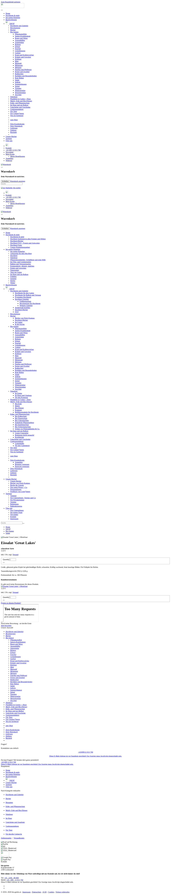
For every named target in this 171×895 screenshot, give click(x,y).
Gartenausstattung (16, 109)
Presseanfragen (15, 489)
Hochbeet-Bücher (16, 241)
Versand (15, 555)
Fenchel (18, 49)
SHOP (11, 24)
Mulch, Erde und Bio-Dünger (21, 101)
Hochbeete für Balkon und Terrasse (28, 295)
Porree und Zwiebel (22, 72)
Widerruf (9, 161)
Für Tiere (13, 111)
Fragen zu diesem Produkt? (11, 603)
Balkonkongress (16, 506)
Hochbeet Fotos (16, 245)
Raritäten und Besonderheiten (26, 76)
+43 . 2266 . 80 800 (11, 878)
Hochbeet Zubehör (22, 299)
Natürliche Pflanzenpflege (24, 423)
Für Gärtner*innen (17, 113)
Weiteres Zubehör (26, 306)
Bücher (13, 30)
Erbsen (17, 47)
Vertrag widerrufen (62, 892)
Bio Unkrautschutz (22, 420)
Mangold (18, 63)
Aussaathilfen (20, 40)
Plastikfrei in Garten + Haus (20, 99)
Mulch (17, 406)
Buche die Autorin (17, 485)
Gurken (17, 53)
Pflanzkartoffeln (21, 34)
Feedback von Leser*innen (20, 492)
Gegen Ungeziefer (21, 433)
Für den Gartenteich (22, 446)
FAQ (17, 312)
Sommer (13, 279)
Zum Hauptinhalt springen (10, 2)
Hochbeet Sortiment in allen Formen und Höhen (28, 239)
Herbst (12, 281)
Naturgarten (14, 270)
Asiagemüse (19, 42)
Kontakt (9, 148)
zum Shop (14, 120)
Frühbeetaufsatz (25, 301)
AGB (44, 892)
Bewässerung (15, 28)
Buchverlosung (11, 20)
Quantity (6, 559)
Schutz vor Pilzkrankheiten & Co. (27, 429)
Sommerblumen (21, 84)
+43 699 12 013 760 (13, 150)
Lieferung (13, 128)
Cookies (51, 892)
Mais (16, 61)
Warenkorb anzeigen (17, 181)
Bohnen (18, 45)
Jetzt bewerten (6, 626)
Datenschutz (36, 892)
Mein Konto (10, 154)
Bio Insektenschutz (22, 425)
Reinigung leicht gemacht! (24, 435)
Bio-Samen (14, 32)
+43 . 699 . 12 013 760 (14, 880)
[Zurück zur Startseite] (12, 7)
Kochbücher (19, 437)
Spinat (17, 86)
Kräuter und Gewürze (23, 57)
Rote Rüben (19, 78)
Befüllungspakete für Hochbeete (27, 412)
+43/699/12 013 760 (85, 752)
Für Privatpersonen (17, 500)
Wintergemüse (20, 90)
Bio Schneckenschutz (23, 427)
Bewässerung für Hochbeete (30, 303)
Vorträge (9, 139)
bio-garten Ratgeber (13, 18)
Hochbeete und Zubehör (19, 26)
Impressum (14, 519)
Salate (17, 80)
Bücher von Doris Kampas (25, 318)
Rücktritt (13, 132)
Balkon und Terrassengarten (20, 264)
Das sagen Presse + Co (18, 487)
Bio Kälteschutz (21, 416)
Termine (13, 502)
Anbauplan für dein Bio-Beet (21, 254)
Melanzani (19, 65)
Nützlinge (13, 97)
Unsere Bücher (11, 136)
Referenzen (14, 504)
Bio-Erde (18, 404)
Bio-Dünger (19, 408)
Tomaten (18, 88)
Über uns (9, 141)
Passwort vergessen (22, 466)
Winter (12, 283)
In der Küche (20, 324)
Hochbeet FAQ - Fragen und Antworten (25, 243)
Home (8, 13)
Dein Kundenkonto (17, 124)
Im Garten (18, 322)
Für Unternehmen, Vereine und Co (23, 498)
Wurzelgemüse (20, 93)
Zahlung (13, 130)
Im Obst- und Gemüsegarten (20, 262)
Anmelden (9, 158)
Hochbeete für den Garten (24, 293)
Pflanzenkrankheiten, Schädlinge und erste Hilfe (28, 260)
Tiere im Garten (16, 272)
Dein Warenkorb (16, 126)
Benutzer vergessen (22, 464)
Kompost (18, 410)
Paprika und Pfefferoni (23, 70)
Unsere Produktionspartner (20, 247)
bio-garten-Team (16, 512)
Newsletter (9, 152)
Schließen (5, 181)
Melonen (18, 68)
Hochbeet (13, 256)
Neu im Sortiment (16, 116)
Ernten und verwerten (18, 268)
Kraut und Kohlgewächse (24, 55)
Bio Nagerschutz (21, 418)
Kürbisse (18, 59)
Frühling (13, 277)
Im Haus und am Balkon (19, 105)
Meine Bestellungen (17, 156)
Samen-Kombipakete (22, 36)
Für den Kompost (21, 398)
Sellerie (17, 82)
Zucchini (18, 95)
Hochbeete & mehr (13, 15)
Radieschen (19, 74)
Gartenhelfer (19, 443)
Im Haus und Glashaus (23, 395)
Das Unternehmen (17, 510)
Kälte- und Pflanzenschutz (20, 103)
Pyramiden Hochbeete (23, 297)
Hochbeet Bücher (21, 310)
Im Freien (18, 393)
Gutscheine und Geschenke (20, 107)
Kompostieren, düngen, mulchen (22, 266)
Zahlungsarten (6, 838)
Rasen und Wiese (21, 38)
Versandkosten (19, 838)
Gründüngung (20, 51)
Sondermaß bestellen (22, 308)
